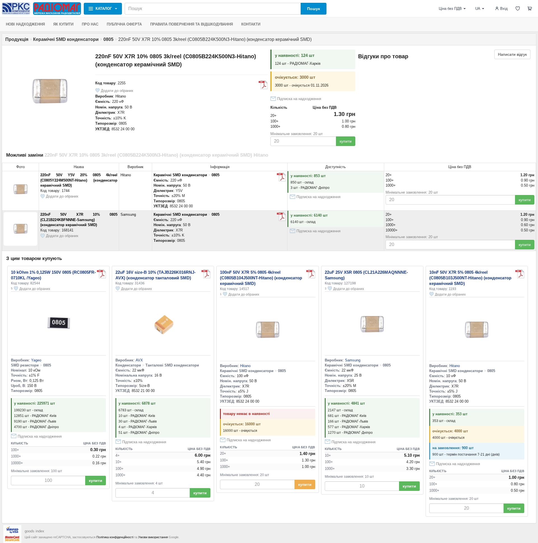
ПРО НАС (90, 24)
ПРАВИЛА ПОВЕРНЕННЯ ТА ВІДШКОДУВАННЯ (191, 24)
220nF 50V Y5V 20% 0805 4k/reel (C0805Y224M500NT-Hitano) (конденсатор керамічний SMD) (78, 180)
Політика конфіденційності (114, 537)
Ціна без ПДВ (450, 8)
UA (477, 8)
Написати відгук (512, 54)
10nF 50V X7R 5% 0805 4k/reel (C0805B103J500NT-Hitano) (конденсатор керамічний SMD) (470, 278)
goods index (34, 531)
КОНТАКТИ (250, 24)
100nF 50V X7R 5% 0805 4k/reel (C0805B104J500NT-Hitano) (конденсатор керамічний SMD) (261, 278)
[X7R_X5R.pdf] (263, 84)
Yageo (36, 360)
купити (346, 141)
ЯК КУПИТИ (63, 24)
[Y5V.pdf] (281, 177)
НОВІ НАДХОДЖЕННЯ (25, 24)
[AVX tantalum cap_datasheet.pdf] (205, 274)
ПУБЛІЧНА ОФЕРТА (124, 24)
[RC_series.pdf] (101, 274)
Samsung (128, 214)
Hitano (120, 96)
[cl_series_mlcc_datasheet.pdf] (281, 216)
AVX (139, 360)
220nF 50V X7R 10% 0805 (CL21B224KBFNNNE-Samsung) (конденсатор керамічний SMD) (78, 219)
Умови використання (153, 537)
